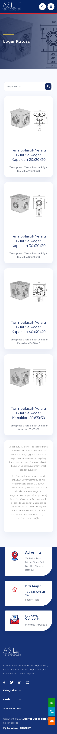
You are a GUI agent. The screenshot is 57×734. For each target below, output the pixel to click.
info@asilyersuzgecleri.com (36, 624)
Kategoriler (10, 690)
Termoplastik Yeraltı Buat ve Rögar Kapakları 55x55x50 (28, 413)
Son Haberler (11, 708)
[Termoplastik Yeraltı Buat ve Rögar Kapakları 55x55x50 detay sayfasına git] (28, 377)
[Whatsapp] (51, 702)
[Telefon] (51, 711)
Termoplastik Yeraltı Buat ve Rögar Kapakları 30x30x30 (28, 241)
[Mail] (51, 721)
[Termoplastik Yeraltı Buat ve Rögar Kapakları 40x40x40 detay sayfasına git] (28, 291)
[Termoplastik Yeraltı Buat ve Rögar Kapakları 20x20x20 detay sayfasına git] (28, 119)
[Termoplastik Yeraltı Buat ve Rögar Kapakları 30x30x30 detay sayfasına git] (28, 205)
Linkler (7, 699)
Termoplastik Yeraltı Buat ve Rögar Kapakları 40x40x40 (28, 327)
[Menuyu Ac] (51, 6)
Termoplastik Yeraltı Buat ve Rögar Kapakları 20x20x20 (28, 155)
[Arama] (42, 6)
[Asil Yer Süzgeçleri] (12, 6)
